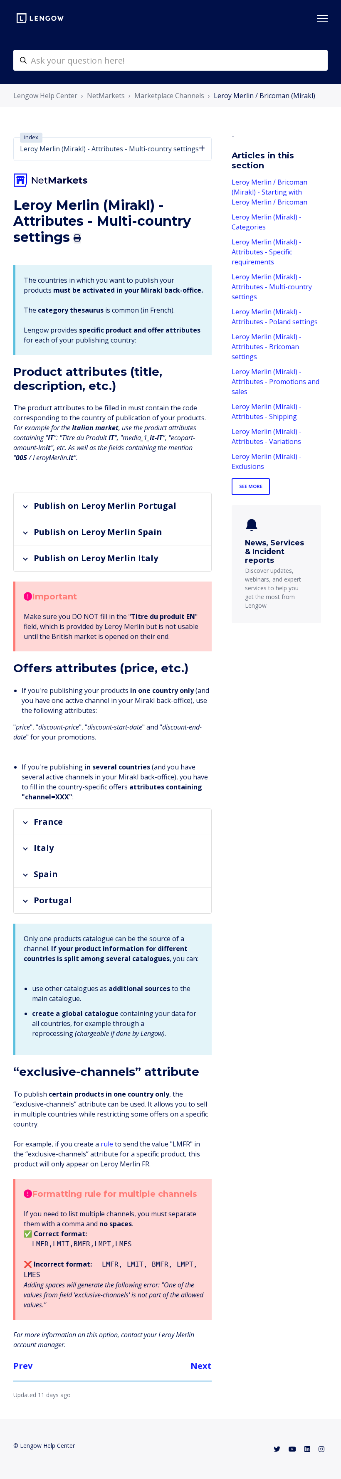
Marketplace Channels (169, 95)
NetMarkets (106, 95)
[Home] (40, 18)
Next (201, 1365)
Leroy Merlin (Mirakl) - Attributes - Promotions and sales (275, 381)
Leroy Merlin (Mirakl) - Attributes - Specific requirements (266, 251)
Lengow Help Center (45, 95)
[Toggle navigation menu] (322, 18)
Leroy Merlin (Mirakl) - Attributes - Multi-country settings (272, 286)
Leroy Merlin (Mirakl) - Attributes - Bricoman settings (266, 346)
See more (250, 486)
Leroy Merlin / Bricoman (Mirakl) (264, 95)
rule (107, 1144)
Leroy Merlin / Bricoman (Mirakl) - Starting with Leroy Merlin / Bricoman (269, 192)
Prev (22, 1365)
